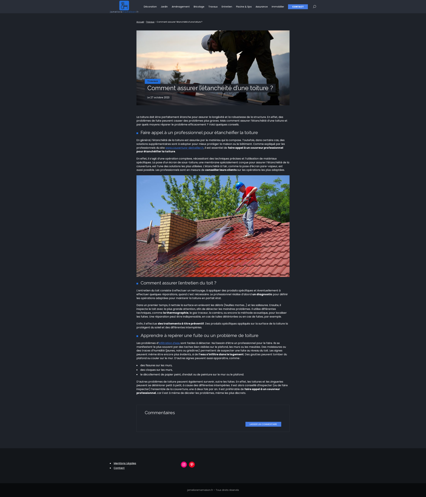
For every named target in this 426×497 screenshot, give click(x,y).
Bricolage (199, 6)
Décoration (150, 6)
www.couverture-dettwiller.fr (184, 148)
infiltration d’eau (169, 343)
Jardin (164, 6)
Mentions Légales (125, 463)
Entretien (227, 6)
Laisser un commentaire (263, 424)
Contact (298, 6)
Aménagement (181, 6)
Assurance (262, 6)
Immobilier (278, 6)
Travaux (213, 6)
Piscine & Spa (244, 6)
